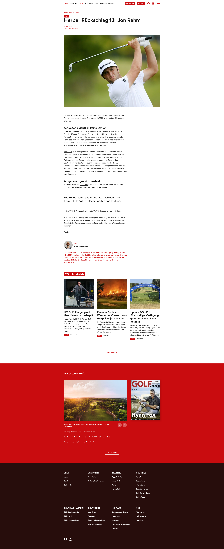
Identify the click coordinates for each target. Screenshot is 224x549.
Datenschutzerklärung (120, 512)
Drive (82, 3)
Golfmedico (94, 508)
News (77, 12)
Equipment (89, 3)
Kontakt (116, 508)
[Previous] (120, 425)
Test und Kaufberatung (96, 481)
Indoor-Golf (116, 481)
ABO (138, 508)
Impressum (116, 520)
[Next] (125, 425)
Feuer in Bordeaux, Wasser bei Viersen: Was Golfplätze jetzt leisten (112, 315)
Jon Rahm (68, 152)
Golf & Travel (140, 497)
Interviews (92, 512)
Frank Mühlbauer (73, 28)
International (140, 485)
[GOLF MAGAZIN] (70, 3)
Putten (114, 485)
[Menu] (158, 3)
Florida (87, 137)
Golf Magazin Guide (143, 493)
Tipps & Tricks (117, 477)
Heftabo (141, 3)
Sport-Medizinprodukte (96, 520)
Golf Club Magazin (74, 508)
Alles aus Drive (112, 352)
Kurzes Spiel (116, 489)
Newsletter (129, 3)
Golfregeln (67, 485)
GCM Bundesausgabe (71, 512)
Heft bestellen (112, 452)
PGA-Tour (84, 184)
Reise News (140, 477)
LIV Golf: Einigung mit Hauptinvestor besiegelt (78, 314)
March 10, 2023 (115, 211)
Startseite (67, 12)
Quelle (66, 232)
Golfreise (141, 473)
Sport (66, 481)
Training (103, 3)
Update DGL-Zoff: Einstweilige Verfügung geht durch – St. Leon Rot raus (144, 317)
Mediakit (115, 528)
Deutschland (140, 481)
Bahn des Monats (142, 489)
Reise (96, 3)
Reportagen (92, 516)
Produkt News (93, 477)
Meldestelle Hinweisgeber (121, 524)
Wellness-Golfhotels (95, 524)
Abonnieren (140, 512)
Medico (110, 3)
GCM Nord (68, 516)
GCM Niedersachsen (71, 520)
